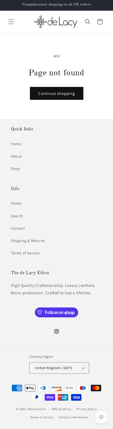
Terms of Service (25, 253)
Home (16, 143)
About (16, 156)
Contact (18, 228)
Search (17, 215)
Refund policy (61, 409)
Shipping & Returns (28, 240)
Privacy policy (87, 409)
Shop (15, 168)
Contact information (73, 417)
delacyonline (36, 409)
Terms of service (41, 417)
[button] (11, 22)
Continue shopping (56, 93)
